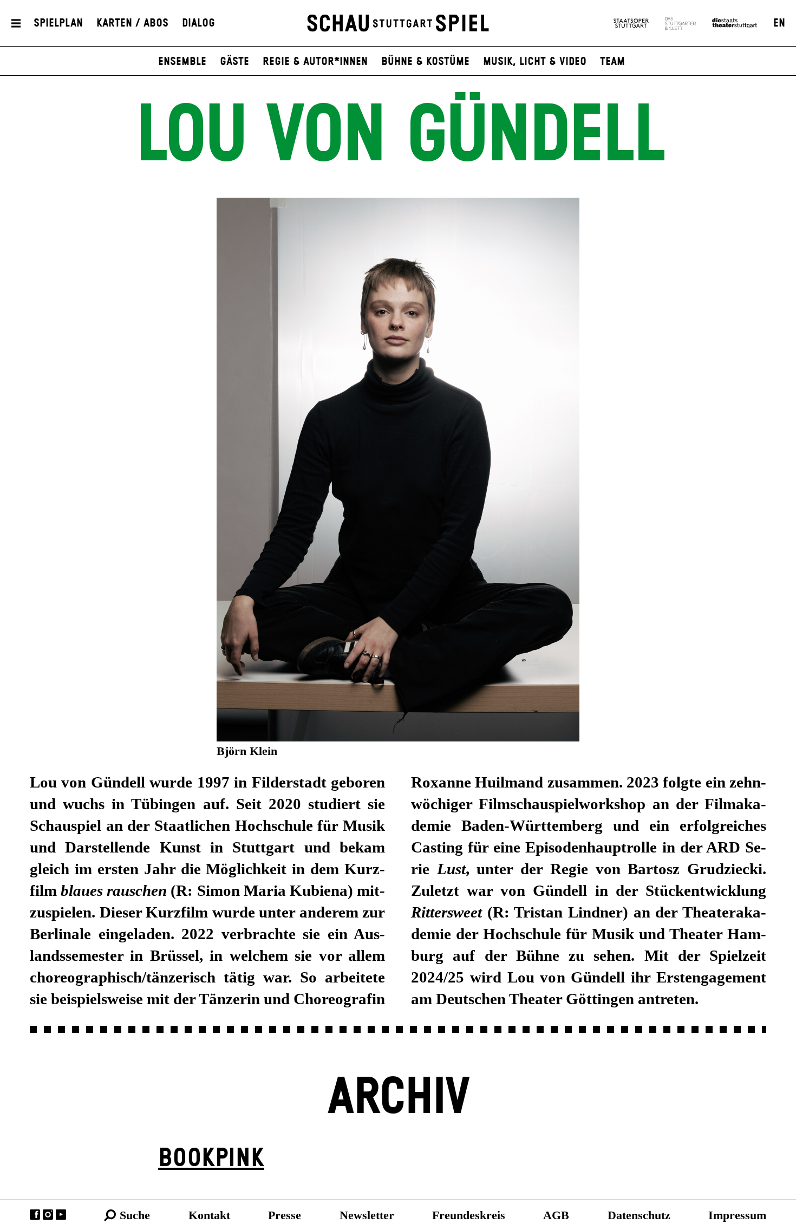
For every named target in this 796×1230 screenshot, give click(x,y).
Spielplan (58, 23)
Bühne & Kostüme (425, 62)
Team (612, 62)
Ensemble (182, 62)
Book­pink (211, 1159)
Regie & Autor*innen (315, 62)
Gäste (234, 62)
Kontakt (209, 1215)
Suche (135, 1215)
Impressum (737, 1215)
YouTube (61, 1214)
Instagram (48, 1214)
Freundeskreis (468, 1215)
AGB (556, 1215)
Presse (284, 1215)
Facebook (35, 1214)
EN (779, 23)
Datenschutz (639, 1215)
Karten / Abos (132, 23)
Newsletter (367, 1215)
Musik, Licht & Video (534, 62)
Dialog (198, 23)
